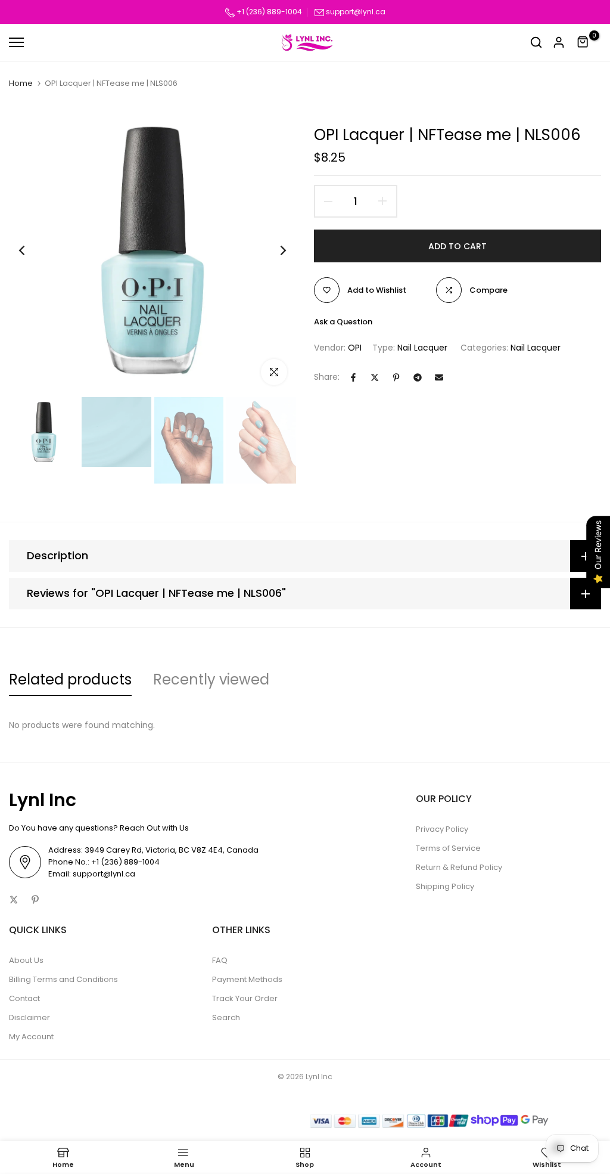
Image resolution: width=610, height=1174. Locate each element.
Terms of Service (448, 848)
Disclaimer (29, 1017)
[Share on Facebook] (353, 377)
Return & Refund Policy (459, 867)
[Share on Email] (439, 377)
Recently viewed (211, 679)
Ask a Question (343, 321)
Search (226, 1017)
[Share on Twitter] (374, 377)
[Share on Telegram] (417, 377)
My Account (31, 1036)
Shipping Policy (445, 886)
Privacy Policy (442, 829)
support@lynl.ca (355, 12)
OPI (355, 348)
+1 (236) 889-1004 (268, 12)
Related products (70, 679)
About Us (26, 960)
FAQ (220, 960)
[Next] (273, 250)
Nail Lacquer (422, 348)
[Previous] (31, 250)
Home (21, 83)
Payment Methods (247, 979)
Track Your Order (245, 998)
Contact (24, 998)
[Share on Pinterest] (396, 377)
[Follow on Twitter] (13, 899)
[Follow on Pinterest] (35, 899)
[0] (583, 42)
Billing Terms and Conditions (63, 979)
